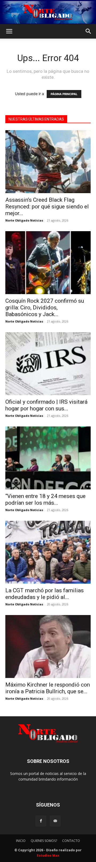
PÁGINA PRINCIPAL (64, 94)
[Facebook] (40, 821)
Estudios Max (48, 855)
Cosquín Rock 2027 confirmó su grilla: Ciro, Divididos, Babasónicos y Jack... (44, 307)
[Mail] (55, 821)
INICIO (21, 840)
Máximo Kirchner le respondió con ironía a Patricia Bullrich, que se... (47, 688)
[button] (9, 31)
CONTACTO (71, 840)
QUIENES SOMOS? (44, 840)
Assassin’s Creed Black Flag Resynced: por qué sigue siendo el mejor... (47, 206)
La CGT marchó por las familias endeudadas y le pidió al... (44, 593)
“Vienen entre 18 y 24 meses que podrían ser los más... (45, 499)
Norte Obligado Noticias (24, 220)
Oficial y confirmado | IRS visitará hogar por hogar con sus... (46, 405)
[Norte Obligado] (48, 12)
